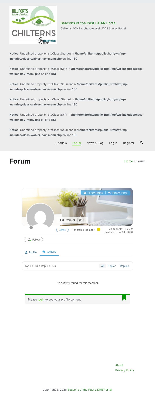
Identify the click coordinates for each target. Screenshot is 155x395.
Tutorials (61, 143)
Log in (113, 143)
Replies (124, 265)
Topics (112, 265)
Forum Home (95, 192)
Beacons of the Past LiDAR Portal (88, 23)
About (119, 365)
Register (128, 143)
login (41, 299)
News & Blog (95, 143)
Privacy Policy (124, 370)
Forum (76, 143)
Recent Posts (119, 192)
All (102, 265)
